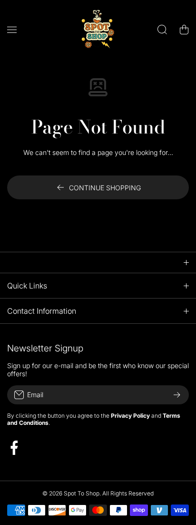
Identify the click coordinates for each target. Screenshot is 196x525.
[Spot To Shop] (98, 29)
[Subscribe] (177, 394)
